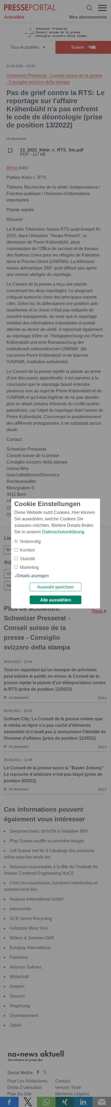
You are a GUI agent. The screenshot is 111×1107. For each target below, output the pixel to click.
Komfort (27, 550)
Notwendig (30, 541)
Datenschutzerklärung (63, 532)
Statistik (27, 558)
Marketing (29, 567)
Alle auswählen (55, 600)
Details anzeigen (32, 575)
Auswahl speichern (55, 587)
